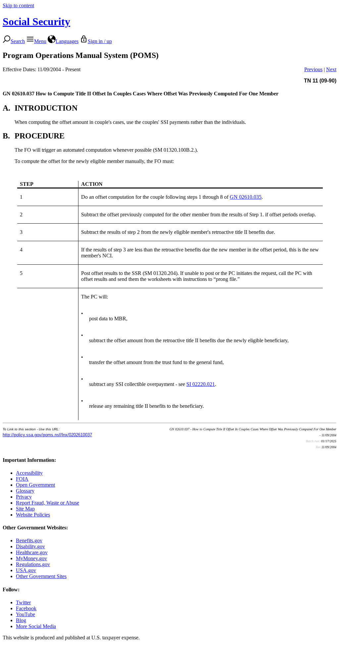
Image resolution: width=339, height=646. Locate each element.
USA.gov (26, 570)
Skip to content (18, 5)
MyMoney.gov (31, 558)
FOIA (22, 479)
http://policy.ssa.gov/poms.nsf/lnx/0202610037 (47, 434)
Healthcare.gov (32, 552)
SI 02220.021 (200, 384)
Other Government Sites (41, 576)
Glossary (25, 491)
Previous (313, 69)
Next (331, 69)
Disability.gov (30, 546)
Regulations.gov (33, 564)
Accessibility (29, 473)
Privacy (24, 497)
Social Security (36, 21)
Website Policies (33, 514)
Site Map (25, 508)
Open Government (35, 485)
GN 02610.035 (246, 197)
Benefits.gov (29, 540)
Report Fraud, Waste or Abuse (47, 503)
